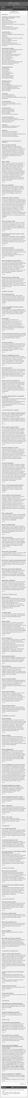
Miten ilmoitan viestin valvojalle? (8, 60)
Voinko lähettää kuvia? (6, 72)
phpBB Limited (5, 1026)
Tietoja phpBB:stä (15, 1029)
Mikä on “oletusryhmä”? (6, 89)
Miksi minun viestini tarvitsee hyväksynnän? (10, 62)
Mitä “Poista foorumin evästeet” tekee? (9, 29)
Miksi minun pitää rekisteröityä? (8, 18)
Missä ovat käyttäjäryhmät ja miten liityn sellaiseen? (12, 85)
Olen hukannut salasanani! (7, 26)
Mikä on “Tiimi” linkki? (6, 90)
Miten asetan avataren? (6, 41)
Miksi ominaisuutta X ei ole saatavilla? (9, 132)
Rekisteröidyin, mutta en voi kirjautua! (9, 21)
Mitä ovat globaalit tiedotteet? (7, 73)
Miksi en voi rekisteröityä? (7, 20)
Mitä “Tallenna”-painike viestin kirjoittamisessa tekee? (12, 61)
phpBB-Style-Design (17, 1093)
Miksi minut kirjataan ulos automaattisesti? (10, 27)
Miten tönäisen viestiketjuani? (7, 64)
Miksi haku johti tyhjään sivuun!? (8, 111)
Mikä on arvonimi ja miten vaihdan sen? (9, 43)
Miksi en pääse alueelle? (7, 56)
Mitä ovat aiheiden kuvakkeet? (8, 78)
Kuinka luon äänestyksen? (7, 53)
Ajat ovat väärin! (5, 36)
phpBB (6, 350)
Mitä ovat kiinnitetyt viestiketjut (8, 75)
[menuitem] (3, 7)
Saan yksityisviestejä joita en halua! (9, 96)
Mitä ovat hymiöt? (5, 70)
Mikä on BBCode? (5, 68)
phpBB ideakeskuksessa (10, 1039)
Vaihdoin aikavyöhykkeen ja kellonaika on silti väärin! (12, 38)
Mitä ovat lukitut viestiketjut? (7, 76)
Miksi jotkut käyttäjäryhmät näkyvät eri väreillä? (11, 88)
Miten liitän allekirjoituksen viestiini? (9, 52)
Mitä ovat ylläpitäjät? (6, 82)
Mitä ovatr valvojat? (5, 83)
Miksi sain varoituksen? (6, 59)
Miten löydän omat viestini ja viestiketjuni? (10, 114)
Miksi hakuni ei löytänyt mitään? (8, 110)
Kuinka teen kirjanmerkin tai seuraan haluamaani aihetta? (13, 119)
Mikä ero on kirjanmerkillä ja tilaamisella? (10, 118)
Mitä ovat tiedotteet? (6, 74)
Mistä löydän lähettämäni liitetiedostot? (9, 127)
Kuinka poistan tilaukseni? (7, 121)
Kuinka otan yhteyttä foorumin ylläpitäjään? (10, 136)
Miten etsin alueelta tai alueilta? (8, 109)
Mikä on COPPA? (5, 19)
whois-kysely (18, 1053)
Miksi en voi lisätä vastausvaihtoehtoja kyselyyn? (11, 54)
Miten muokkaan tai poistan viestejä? (9, 50)
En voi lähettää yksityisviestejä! (8, 94)
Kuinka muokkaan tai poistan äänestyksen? (10, 55)
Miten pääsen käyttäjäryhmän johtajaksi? (10, 87)
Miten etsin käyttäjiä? (6, 112)
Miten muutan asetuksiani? (7, 33)
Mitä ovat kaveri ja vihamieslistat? (8, 102)
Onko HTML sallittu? (6, 69)
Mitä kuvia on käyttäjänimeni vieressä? (9, 40)
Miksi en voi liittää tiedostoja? (7, 58)
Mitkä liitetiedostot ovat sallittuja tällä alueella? (11, 126)
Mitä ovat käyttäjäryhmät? (7, 84)
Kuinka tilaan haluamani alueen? (8, 120)
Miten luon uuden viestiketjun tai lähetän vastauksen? (12, 49)
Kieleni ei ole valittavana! (7, 39)
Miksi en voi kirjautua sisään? (7, 23)
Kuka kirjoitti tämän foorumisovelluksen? (10, 131)
